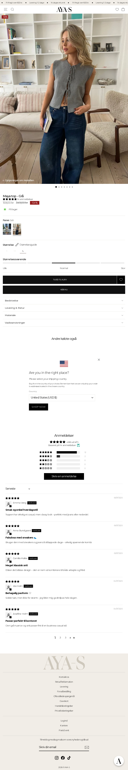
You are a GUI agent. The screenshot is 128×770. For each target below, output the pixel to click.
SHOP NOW (38, 406)
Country (33, 391)
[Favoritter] (117, 9)
